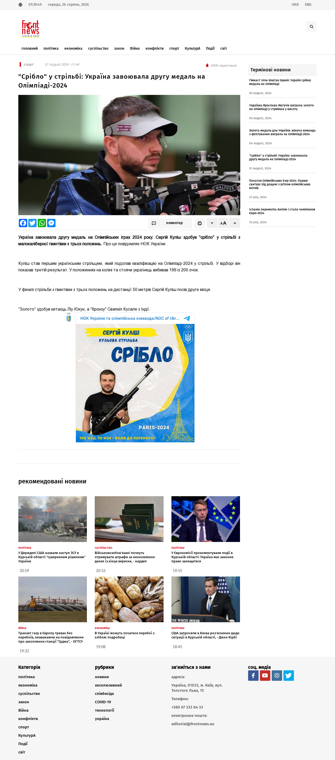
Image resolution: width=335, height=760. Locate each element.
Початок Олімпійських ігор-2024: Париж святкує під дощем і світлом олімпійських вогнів (279, 184)
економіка (27, 685)
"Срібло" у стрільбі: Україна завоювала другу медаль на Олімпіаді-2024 (278, 157)
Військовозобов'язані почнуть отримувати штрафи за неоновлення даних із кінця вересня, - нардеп (125, 557)
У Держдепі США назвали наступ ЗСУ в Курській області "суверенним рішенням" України (51, 557)
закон (23, 702)
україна (102, 718)
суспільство (29, 693)
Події (22, 743)
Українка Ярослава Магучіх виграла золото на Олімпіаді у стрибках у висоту (281, 107)
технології (104, 710)
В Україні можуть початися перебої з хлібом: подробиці (124, 635)
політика (26, 677)
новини (102, 677)
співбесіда (104, 693)
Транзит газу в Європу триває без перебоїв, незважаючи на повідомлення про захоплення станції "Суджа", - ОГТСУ (50, 637)
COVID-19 (103, 702)
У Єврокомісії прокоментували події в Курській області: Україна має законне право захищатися (202, 557)
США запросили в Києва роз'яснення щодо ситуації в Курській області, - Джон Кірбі (205, 635)
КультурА (27, 735)
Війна (23, 710)
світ (21, 752)
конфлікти (28, 718)
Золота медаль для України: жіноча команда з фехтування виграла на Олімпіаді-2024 (282, 132)
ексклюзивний (108, 685)
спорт (23, 727)
